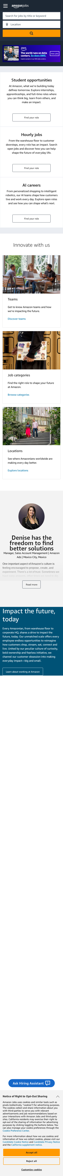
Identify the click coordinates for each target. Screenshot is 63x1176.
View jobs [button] (54, 54)
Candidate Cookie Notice (16, 1141)
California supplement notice (26, 1144)
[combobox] (31, 15)
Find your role (31, 117)
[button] (6, 6)
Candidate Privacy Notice (47, 1141)
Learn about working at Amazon (23, 671)
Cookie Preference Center (16, 1130)
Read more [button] (31, 584)
